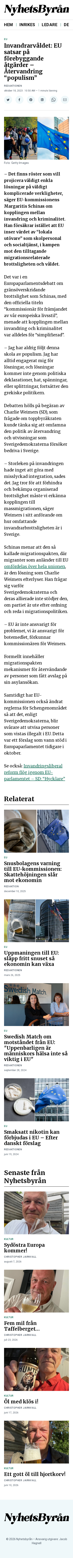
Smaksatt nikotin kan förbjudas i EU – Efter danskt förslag (32, 1137)
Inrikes (27, 24)
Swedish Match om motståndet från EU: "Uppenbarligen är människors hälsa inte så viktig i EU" (36, 1048)
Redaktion (11, 886)
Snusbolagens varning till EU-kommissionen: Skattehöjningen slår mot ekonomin (33, 871)
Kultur (9, 1239)
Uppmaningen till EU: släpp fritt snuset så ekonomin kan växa (31, 958)
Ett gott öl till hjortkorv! (34, 1474)
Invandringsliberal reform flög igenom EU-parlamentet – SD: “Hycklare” (34, 772)
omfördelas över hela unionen (34, 566)
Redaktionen (13, 85)
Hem (8, 24)
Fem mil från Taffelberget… (22, 1326)
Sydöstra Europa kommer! (24, 1248)
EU (5, 39)
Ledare (49, 24)
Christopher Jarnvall (20, 1256)
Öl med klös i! (21, 1402)
